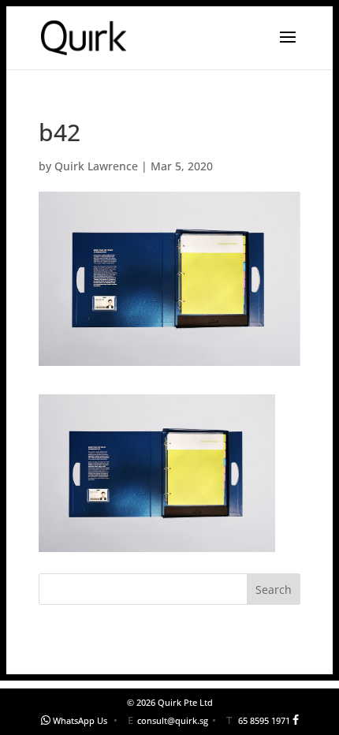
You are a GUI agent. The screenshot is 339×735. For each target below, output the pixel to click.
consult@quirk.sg (172, 720)
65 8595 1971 (264, 720)
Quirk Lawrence (96, 166)
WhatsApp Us (80, 720)
